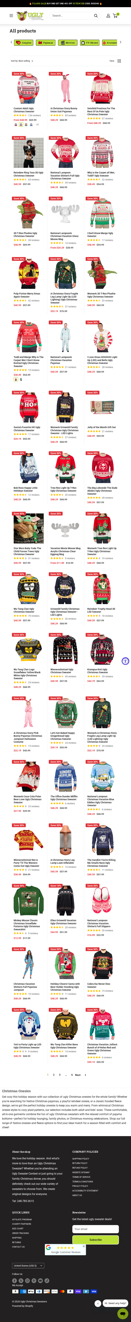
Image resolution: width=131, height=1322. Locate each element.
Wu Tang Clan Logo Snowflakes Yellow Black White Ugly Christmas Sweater (27, 674)
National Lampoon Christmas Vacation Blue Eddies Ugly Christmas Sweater (100, 801)
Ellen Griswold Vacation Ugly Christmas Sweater (63, 922)
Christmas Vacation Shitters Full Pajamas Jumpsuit (25, 986)
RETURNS (16, 1242)
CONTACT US (18, 1247)
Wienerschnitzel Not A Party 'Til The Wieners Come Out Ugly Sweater (26, 863)
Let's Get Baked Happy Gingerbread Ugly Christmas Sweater (62, 736)
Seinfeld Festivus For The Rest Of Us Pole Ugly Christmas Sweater (101, 111)
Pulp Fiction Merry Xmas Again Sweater (27, 295)
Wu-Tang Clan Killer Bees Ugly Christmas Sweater (64, 1046)
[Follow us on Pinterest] (34, 1280)
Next (78, 1075)
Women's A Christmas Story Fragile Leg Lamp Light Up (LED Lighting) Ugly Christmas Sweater (102, 737)
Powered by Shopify (22, 1306)
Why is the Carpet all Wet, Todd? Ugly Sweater (101, 174)
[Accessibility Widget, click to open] (125, 661)
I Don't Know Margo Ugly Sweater (100, 235)
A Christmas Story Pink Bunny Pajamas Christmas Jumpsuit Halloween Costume (28, 737)
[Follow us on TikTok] (47, 1280)
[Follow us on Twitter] (21, 1280)
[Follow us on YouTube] (40, 1280)
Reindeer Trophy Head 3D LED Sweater (101, 610)
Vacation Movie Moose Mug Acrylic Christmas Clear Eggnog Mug (65, 551)
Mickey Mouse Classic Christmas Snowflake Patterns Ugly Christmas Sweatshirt (27, 925)
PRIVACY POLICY (80, 1186)
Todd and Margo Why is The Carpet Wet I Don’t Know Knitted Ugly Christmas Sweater (28, 361)
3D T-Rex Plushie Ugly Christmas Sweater (25, 235)
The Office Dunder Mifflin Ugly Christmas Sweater (64, 798)
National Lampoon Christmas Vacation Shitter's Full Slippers (98, 923)
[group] (19, 43)
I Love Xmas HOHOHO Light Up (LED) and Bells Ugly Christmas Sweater (102, 360)
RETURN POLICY (79, 1163)
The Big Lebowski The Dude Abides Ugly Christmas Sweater (102, 490)
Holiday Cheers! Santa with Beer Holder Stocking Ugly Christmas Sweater (65, 986)
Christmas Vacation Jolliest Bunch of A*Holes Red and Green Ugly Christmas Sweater (102, 1049)
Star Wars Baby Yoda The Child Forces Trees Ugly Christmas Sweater (27, 551)
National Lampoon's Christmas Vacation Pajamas (61, 360)
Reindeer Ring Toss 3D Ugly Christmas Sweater (28, 174)
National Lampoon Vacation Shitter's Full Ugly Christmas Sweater (64, 175)
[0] (115, 16)
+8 (37, 124)
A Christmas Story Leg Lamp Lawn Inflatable (62, 861)
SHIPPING (16, 1238)
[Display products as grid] (119, 60)
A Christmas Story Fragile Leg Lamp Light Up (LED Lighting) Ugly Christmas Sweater (64, 298)
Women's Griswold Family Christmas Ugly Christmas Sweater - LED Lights (64, 430)
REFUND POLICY (80, 1168)
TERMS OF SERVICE (81, 1177)
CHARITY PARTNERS (21, 1224)
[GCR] (48, 1247)
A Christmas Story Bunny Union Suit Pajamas (63, 110)
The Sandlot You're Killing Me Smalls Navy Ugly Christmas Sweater (101, 863)
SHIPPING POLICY (80, 1159)
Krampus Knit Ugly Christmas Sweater (97, 671)
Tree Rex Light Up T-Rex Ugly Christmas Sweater (63, 489)
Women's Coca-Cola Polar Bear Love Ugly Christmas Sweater (27, 799)
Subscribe (96, 1239)
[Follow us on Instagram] (27, 1280)
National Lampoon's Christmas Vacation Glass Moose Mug (64, 236)
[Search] (96, 15)
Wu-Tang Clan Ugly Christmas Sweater (24, 610)
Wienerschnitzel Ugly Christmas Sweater (61, 671)
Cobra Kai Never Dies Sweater (98, 985)
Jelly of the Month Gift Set (101, 427)
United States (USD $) (25, 1265)
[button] (11, 42)
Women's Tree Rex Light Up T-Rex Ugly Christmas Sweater (102, 551)
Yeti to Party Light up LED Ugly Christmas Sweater (27, 1046)
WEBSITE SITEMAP (81, 1172)
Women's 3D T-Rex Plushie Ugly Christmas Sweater (101, 295)
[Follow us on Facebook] (14, 1280)
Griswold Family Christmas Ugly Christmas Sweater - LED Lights (64, 611)
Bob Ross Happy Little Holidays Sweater (26, 489)
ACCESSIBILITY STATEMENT (85, 1191)
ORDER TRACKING (20, 1233)
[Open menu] (11, 15)
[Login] (108, 16)
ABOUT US (77, 1195)
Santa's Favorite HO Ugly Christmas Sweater (27, 429)
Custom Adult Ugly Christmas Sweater (24, 110)
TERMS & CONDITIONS (82, 1181)
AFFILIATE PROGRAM (22, 1219)
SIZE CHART (17, 1228)
